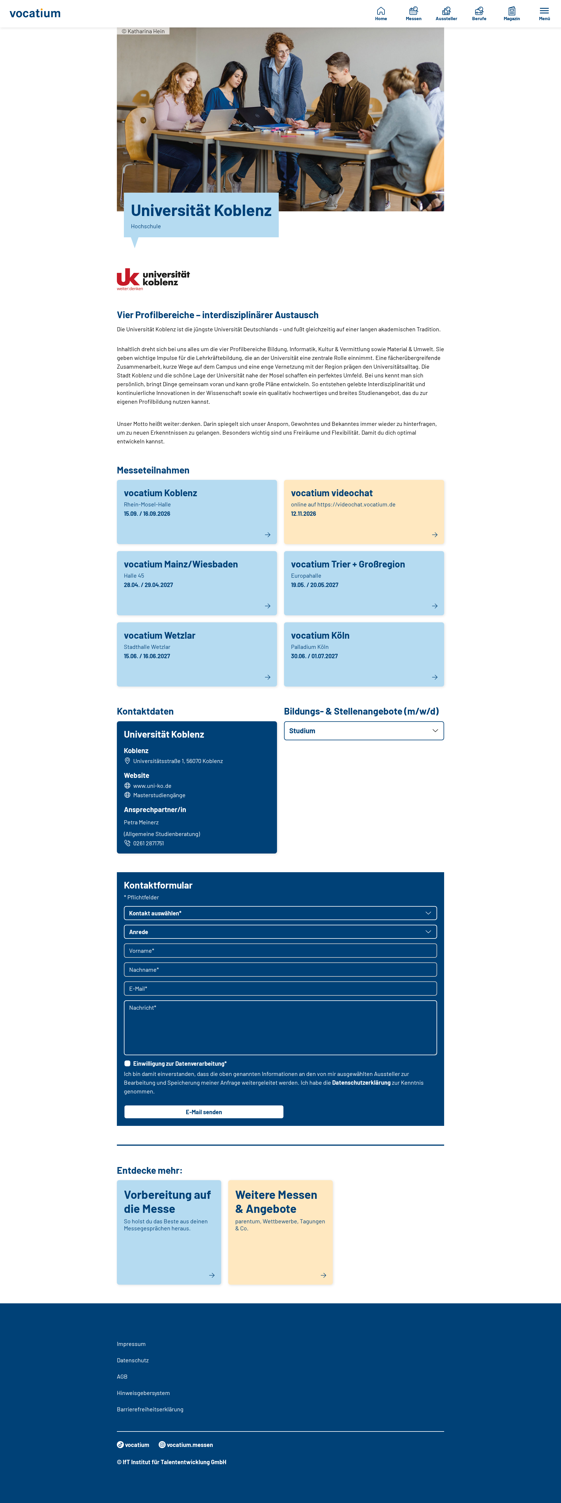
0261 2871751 (148, 843)
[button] (364, 731)
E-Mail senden (204, 1111)
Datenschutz (133, 1359)
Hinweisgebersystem (143, 1392)
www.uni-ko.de (152, 785)
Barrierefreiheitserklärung (150, 1409)
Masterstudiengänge (159, 794)
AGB (122, 1376)
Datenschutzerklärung (361, 1082)
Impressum (131, 1343)
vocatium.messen (190, 1444)
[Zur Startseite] (39, 14)
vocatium (137, 1444)
